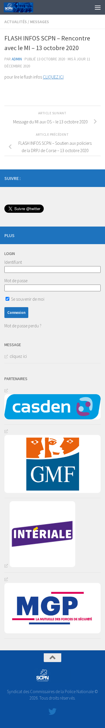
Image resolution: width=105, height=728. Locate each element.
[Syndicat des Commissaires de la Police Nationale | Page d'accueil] (23, 7)
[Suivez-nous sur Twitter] (97, 177)
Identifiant (13, 262)
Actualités (15, 21)
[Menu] (97, 7)
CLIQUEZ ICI (53, 77)
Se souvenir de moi (27, 299)
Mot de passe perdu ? (22, 326)
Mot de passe (15, 280)
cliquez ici (18, 356)
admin (17, 59)
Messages (39, 21)
